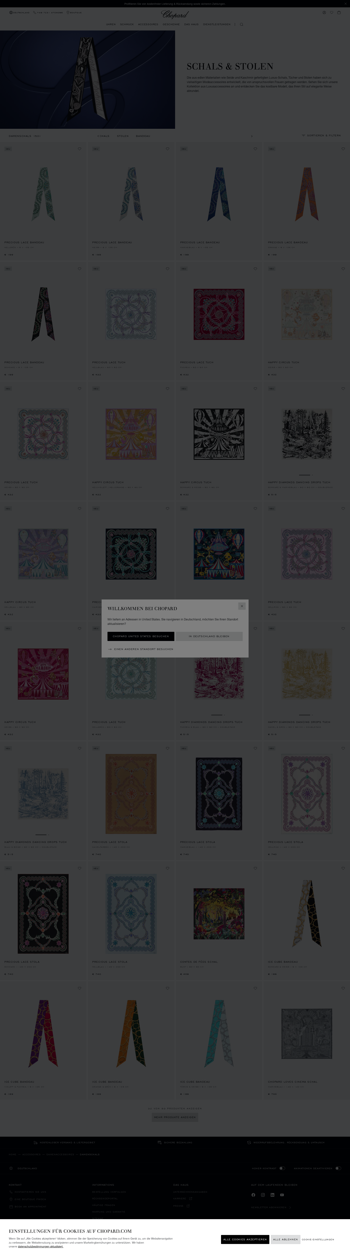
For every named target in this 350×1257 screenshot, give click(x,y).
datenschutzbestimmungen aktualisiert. (40, 1246)
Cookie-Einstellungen (318, 1239)
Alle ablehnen (285, 1239)
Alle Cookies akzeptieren (245, 1239)
